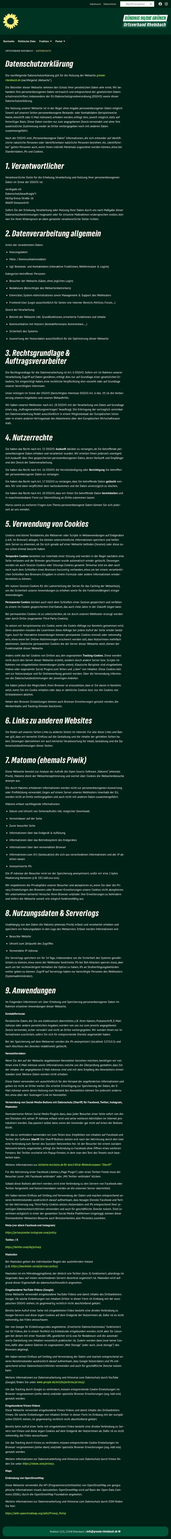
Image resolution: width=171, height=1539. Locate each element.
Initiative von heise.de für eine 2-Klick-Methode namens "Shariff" (75, 1164)
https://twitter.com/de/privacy (23, 1247)
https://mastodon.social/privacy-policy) (34, 1266)
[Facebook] (160, 4)
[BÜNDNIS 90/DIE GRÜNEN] (11, 21)
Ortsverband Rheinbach (19, 50)
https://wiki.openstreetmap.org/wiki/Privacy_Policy (35, 1513)
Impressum (95, 4)
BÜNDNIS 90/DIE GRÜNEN (145, 18)
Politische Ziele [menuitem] (27, 41)
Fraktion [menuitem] (44, 41)
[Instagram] (166, 4)
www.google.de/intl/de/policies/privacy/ (60, 1382)
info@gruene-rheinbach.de (102, 1531)
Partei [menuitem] (58, 41)
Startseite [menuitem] (8, 41)
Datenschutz (110, 4)
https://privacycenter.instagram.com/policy (30, 1232)
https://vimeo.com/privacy (38, 1463)
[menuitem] (95, 4)
